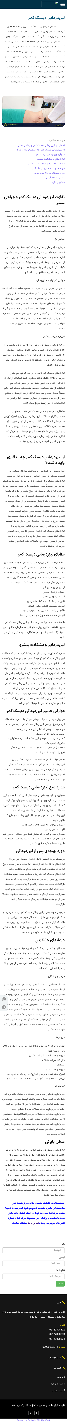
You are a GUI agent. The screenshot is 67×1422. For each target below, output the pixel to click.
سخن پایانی (58, 182)
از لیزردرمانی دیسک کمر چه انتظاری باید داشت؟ (40, 150)
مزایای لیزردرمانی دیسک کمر (50, 154)
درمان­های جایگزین (55, 178)
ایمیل (61, 1257)
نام (63, 1244)
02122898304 (57, 1339)
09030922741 (50, 1347)
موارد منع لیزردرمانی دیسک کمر (49, 168)
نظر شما (60, 1270)
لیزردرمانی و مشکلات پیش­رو (51, 159)
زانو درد (61, 1377)
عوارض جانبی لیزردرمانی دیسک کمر (46, 164)
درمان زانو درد (58, 1384)
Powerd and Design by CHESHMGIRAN (33, 1420)
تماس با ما (33, 1223)
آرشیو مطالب (58, 1391)
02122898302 (57, 1330)
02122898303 (57, 1334)
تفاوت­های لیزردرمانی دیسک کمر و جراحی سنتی (41, 145)
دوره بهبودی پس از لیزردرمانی (49, 173)
